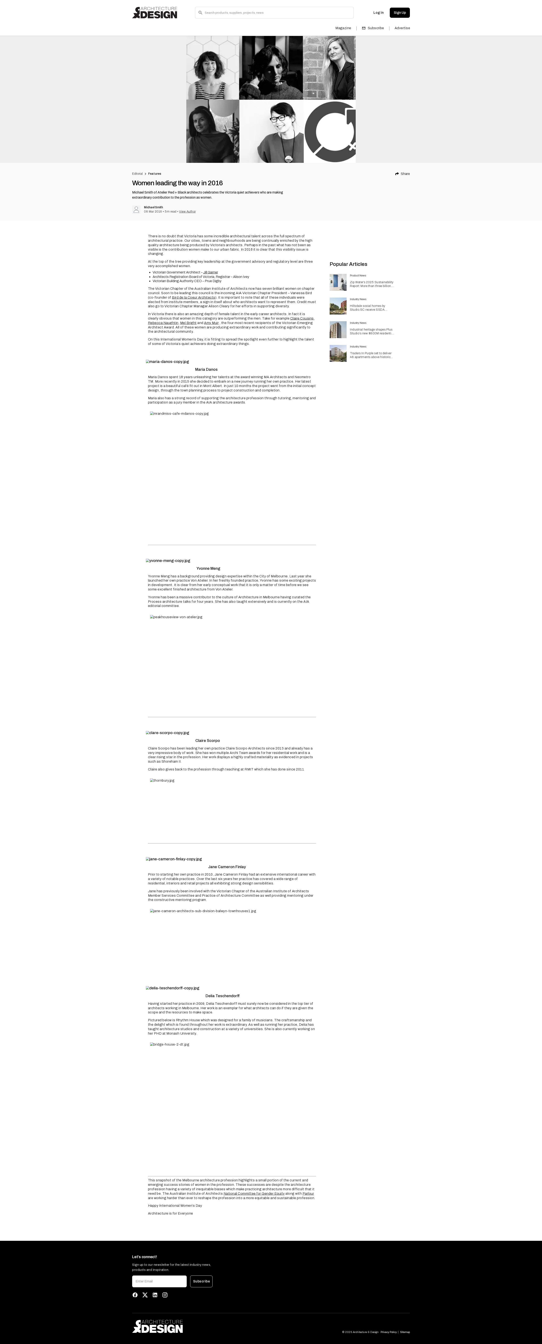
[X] (145, 1295)
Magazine (343, 28)
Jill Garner (210, 272)
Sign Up (400, 12)
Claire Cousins (302, 318)
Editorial (137, 173)
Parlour (308, 1193)
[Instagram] (165, 1295)
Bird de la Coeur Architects (193, 297)
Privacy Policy (389, 1332)
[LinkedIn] (155, 1295)
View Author (187, 211)
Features (154, 173)
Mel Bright (188, 323)
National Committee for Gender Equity (254, 1193)
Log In (378, 12)
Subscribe (376, 28)
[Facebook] (135, 1295)
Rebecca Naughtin (163, 323)
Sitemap (405, 1332)
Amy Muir (211, 323)
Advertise (402, 28)
